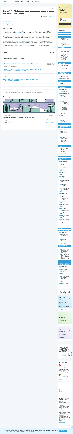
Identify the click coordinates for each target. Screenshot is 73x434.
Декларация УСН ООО (62, 318)
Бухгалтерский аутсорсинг (63, 332)
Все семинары (61, 358)
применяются (19, 42)
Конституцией (19, 32)
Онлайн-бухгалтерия (62, 334)
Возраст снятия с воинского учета (65, 306)
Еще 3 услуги (61, 340)
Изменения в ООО (62, 317)
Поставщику (37, 1)
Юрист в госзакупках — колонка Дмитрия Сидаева (64, 413)
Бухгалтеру (17, 1)
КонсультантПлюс (62, 331)
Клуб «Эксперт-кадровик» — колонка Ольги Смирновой (64, 399)
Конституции (41, 43)
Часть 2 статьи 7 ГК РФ (7, 23)
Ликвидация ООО (62, 321)
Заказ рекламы (61, 337)
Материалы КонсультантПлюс (9, 24)
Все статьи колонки (62, 396)
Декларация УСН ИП (62, 320)
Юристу (22, 1)
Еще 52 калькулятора (62, 309)
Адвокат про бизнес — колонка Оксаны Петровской (64, 387)
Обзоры (52, 122)
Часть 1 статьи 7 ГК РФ (7, 21)
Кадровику (27, 1)
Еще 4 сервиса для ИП (63, 324)
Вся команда (61, 379)
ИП (32, 1)
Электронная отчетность (63, 335)
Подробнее (36, 431)
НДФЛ (60, 299)
